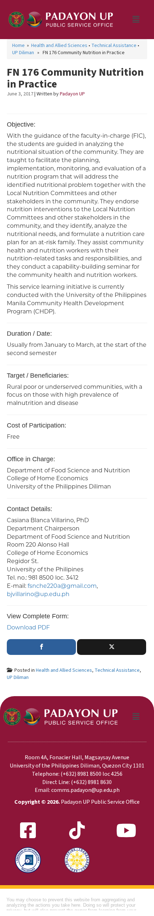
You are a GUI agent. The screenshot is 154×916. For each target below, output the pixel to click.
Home (18, 45)
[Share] (41, 647)
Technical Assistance (113, 45)
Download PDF (28, 627)
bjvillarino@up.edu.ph (38, 594)
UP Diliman (23, 52)
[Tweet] (111, 647)
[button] (136, 19)
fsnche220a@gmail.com (62, 585)
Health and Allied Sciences (59, 45)
